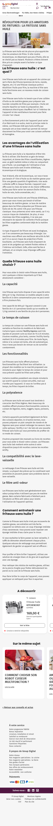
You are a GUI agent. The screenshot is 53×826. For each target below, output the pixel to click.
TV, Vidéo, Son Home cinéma (33, 13)
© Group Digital (18, 796)
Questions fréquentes (17, 744)
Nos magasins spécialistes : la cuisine (24, 758)
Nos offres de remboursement (21, 767)
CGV (19, 802)
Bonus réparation (16, 732)
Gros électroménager (10, 13)
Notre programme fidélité (19, 729)
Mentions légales (34, 796)
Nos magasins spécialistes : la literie (23, 760)
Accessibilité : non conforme (20, 772)
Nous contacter (15, 746)
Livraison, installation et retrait (21, 734)
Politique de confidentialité (35, 799)
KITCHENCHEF (33, 605)
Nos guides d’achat (16, 762)
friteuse (10, 98)
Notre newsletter (16, 770)
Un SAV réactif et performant (20, 741)
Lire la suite (9, 687)
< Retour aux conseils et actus (17, 707)
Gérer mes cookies (13, 799)
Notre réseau (14, 755)
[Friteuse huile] (14, 609)
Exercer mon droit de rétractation (22, 739)
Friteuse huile (33, 602)
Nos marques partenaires (19, 765)
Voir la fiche (24, 625)
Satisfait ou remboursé (18, 737)
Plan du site (29, 802)
